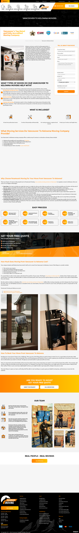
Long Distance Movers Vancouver (25, 509)
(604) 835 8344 (59, 6)
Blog (59, 518)
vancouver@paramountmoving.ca (24, 253)
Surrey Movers (41, 504)
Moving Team (61, 503)
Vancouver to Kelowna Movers (44, 516)
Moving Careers (62, 1)
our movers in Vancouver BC (52, 275)
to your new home (24, 145)
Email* (58, 57)
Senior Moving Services (23, 504)
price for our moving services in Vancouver (32, 282)
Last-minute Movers (23, 507)
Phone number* (60, 53)
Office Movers (22, 503)
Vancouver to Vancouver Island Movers (45, 521)
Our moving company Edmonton (64, 512)
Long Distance (26, 9)
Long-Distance (42, 511)
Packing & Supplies (35, 9)
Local (40, 496)
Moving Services (9, 9)
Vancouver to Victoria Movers (44, 518)
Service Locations (18, 9)
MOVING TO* (59, 76)
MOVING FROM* (60, 72)
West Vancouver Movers (43, 507)
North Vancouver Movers (43, 503)
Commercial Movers (23, 501)
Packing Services (22, 521)
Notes (58, 61)
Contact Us (76, 1)
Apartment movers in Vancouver (11, 291)
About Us (44, 1)
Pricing (37, 1)
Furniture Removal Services (24, 514)
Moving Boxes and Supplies (24, 520)
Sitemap (60, 521)
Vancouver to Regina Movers (44, 523)
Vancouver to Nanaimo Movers (44, 520)
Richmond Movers (42, 506)
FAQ (69, 1)
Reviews (60, 504)
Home (3, 9)
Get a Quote (71, 6)
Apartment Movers (23, 499)
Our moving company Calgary (64, 509)
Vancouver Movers (62, 498)
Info (59, 496)
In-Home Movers (22, 511)
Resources (52, 1)
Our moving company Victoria (64, 511)
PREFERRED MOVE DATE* (62, 85)
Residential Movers (23, 498)
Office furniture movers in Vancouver (12, 292)
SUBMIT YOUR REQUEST (29, 387)
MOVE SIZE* (59, 80)
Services (21, 496)
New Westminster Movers (43, 501)
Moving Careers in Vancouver (63, 506)
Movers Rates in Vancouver (63, 501)
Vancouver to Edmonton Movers (44, 515)
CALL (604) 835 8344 (49, 387)
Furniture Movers (22, 506)
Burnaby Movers (42, 498)
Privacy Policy (61, 520)
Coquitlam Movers (42, 499)
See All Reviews (39, 460)
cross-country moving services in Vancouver (46, 181)
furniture (27, 140)
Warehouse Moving (23, 512)
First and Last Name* (61, 49)
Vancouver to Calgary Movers (44, 513)
